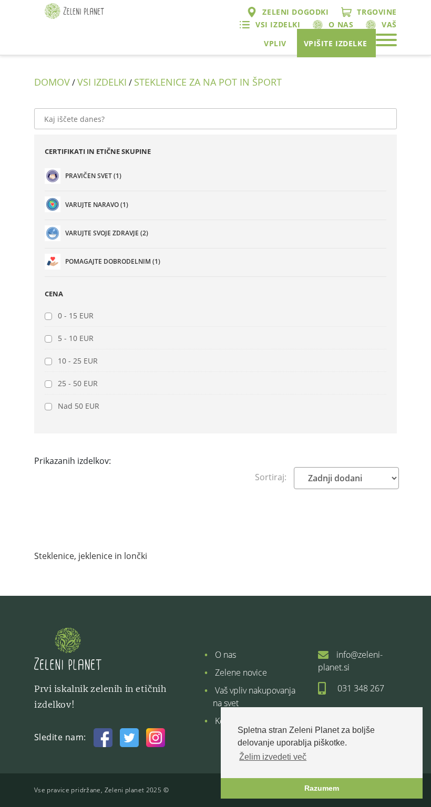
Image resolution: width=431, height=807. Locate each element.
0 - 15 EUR (76, 315)
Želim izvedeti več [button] (272, 756)
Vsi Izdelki (102, 82)
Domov (52, 82)
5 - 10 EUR (76, 338)
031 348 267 (360, 688)
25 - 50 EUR (78, 383)
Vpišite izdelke (335, 43)
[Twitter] (129, 737)
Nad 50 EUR (78, 406)
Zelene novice (241, 672)
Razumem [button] (321, 788)
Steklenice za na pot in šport (208, 82)
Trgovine (377, 12)
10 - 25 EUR (78, 361)
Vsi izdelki (277, 24)
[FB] (103, 737)
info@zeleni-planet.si (350, 661)
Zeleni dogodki (295, 12)
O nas (341, 24)
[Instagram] (155, 737)
